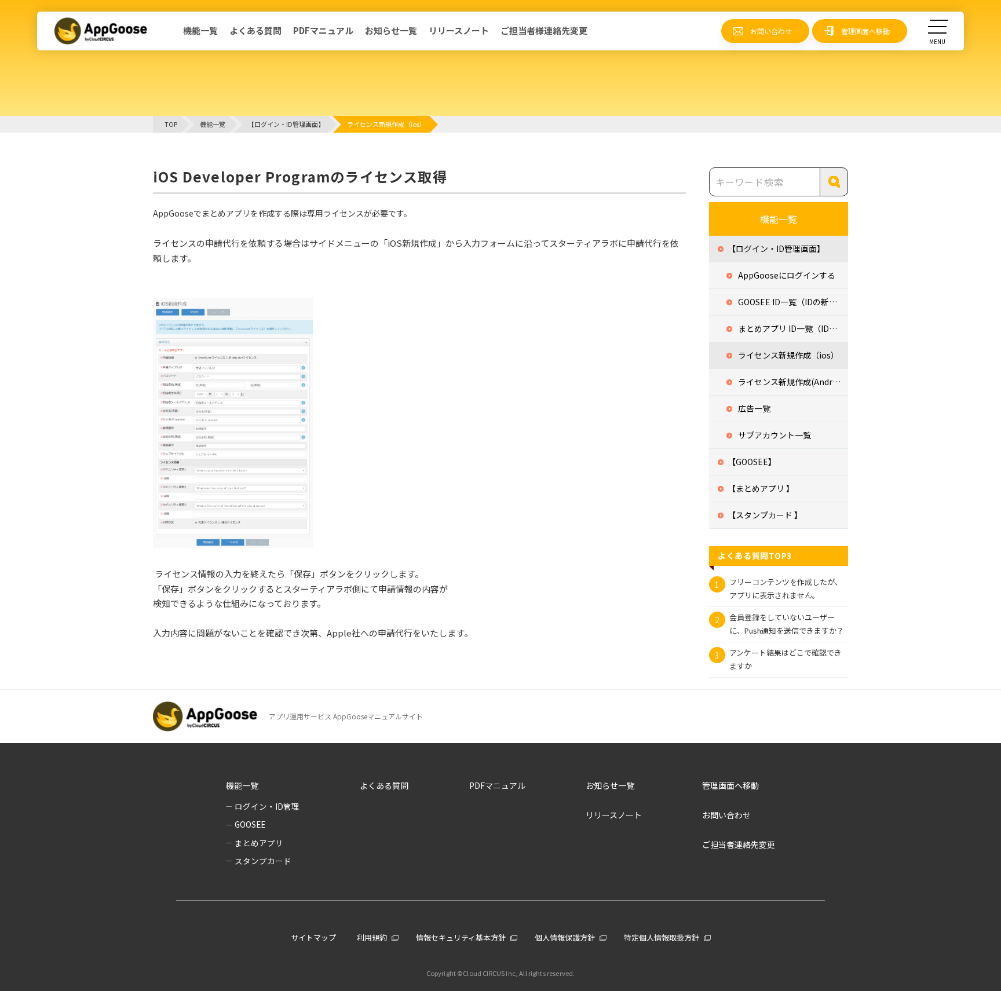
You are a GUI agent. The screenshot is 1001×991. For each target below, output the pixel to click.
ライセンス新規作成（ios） (788, 355)
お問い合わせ (771, 31)
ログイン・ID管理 (267, 806)
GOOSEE (250, 824)
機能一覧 (200, 30)
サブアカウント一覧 (774, 435)
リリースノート (459, 30)
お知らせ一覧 (391, 30)
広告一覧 (754, 408)
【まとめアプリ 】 (761, 488)
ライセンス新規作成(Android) (792, 381)
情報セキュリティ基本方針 (461, 937)
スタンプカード (263, 860)
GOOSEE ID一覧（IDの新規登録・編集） (793, 302)
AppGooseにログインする (786, 275)
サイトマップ (313, 937)
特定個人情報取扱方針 (661, 937)
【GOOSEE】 (752, 461)
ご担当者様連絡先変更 (543, 30)
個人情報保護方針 (565, 937)
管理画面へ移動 (865, 31)
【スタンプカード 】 (765, 515)
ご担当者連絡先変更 (738, 844)
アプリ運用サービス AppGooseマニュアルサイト (346, 716)
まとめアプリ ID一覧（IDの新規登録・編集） (793, 328)
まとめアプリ (259, 843)
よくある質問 (255, 30)
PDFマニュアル (323, 30)
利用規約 (372, 937)
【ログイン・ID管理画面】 (776, 248)
